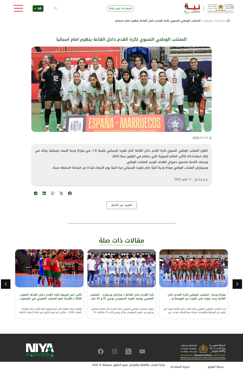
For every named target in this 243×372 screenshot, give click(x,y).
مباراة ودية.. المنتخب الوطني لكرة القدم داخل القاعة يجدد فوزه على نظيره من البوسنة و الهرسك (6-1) (197, 298)
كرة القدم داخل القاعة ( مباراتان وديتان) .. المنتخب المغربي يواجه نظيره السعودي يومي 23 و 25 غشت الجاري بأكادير (121, 298)
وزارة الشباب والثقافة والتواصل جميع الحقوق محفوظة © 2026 (128, 364)
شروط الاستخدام (179, 366)
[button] (69, 193)
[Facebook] (101, 351)
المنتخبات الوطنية (214, 20)
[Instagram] (115, 351)
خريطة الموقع (216, 366)
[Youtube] (142, 351)
